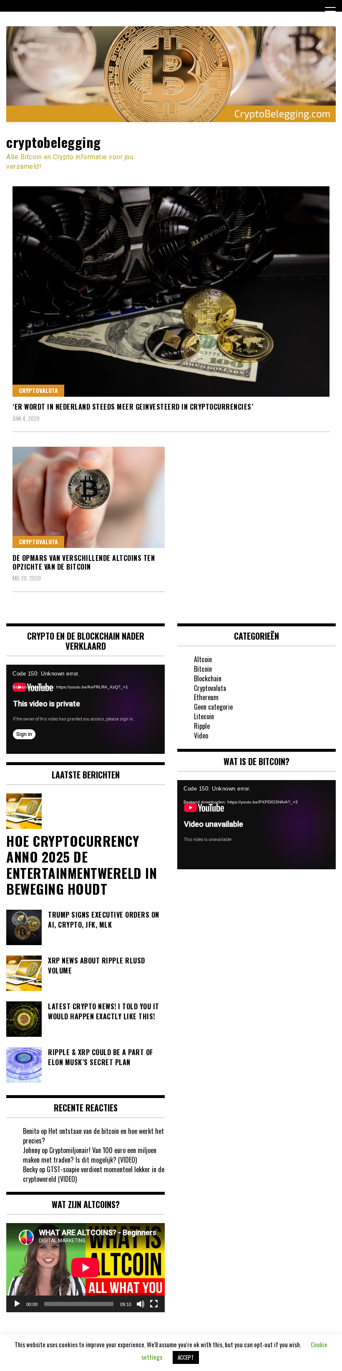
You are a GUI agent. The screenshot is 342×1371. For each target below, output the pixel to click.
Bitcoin (203, 669)
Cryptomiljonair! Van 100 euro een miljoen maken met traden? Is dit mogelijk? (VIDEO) (89, 1155)
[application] (85, 709)
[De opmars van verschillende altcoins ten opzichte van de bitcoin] (89, 497)
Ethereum (206, 697)
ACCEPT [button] (186, 1357)
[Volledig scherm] (154, 1304)
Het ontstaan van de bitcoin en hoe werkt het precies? (93, 1136)
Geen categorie (213, 707)
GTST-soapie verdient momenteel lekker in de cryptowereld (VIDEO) (93, 1174)
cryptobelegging (53, 142)
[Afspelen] (17, 1304)
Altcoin (203, 659)
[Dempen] (140, 1304)
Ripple (202, 726)
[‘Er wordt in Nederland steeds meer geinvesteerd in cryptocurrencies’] (171, 291)
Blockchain (207, 678)
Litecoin (204, 716)
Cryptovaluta (38, 390)
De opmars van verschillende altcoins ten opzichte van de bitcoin (84, 562)
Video (201, 736)
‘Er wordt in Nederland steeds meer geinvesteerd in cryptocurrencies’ (133, 407)
